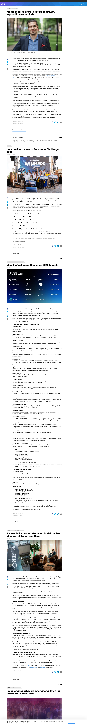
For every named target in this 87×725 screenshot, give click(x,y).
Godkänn (72, 722)
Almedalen (43, 667)
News (12, 4)
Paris (36, 667)
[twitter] (7, 62)
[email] (7, 69)
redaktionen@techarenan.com (19, 131)
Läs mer (78, 722)
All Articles (18, 4)
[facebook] (7, 59)
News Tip (25, 4)
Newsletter (32, 4)
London (32, 667)
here (29, 665)
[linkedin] (7, 65)
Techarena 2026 (5, 0)
